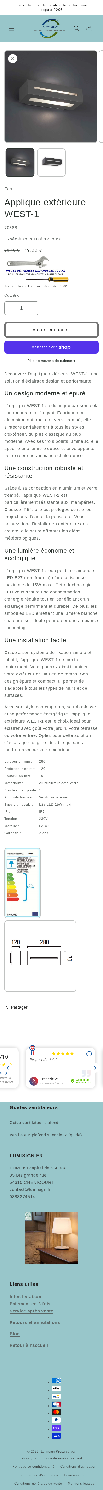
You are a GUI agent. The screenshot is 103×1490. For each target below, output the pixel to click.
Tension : (11, 819)
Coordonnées (74, 1475)
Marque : (11, 826)
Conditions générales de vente (38, 1483)
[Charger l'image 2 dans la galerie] (51, 162)
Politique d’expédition (41, 1475)
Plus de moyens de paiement (51, 360)
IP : (7, 811)
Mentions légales (81, 1483)
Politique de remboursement (60, 1458)
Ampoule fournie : (19, 797)
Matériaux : (13, 783)
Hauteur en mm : (18, 776)
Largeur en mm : (18, 761)
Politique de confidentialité (33, 1466)
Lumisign (48, 1451)
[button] (11, 28)
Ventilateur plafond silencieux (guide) (46, 1135)
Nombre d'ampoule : (21, 790)
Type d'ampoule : (18, 804)
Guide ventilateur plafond (34, 1122)
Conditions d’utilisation (78, 1466)
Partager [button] (19, 1007)
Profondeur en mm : (21, 769)
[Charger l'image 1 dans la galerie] (20, 162)
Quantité (12, 295)
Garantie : (12, 833)
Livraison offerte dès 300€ (47, 286)
